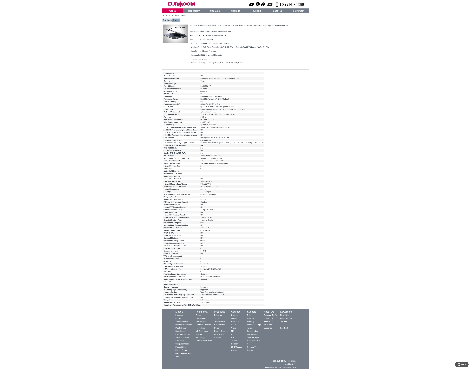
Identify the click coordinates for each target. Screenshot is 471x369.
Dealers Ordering (221, 331)
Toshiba (234, 341)
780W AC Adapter (182, 337)
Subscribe (268, 328)
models (173, 11)
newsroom (298, 11)
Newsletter (268, 325)
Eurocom (235, 344)
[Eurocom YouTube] (252, 7)
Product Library (181, 347)
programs (215, 11)
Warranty (250, 321)
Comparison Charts (204, 341)
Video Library (252, 334)
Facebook (284, 328)
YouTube (283, 321)
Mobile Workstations (183, 325)
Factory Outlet (181, 350)
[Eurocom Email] (270, 7)
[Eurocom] (181, 7)
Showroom (179, 341)
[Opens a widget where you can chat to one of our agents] (462, 365)
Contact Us (268, 318)
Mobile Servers (181, 328)
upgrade (235, 11)
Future (198, 315)
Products (179, 315)
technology (194, 11)
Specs (176, 20)
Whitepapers (201, 321)
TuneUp (250, 328)
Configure (167, 20)
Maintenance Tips (254, 325)
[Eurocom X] (257, 7)
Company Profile (270, 315)
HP (232, 337)
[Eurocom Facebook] (263, 7)
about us (277, 11)
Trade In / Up (219, 321)
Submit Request (253, 337)
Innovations (200, 328)
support (257, 11)
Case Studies (219, 325)
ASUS (233, 325)
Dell (232, 334)
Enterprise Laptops (182, 334)
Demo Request (286, 318)
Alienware (235, 321)
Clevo (233, 328)
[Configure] (175, 42)
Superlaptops (180, 331)
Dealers (217, 328)
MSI (233, 331)
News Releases (286, 315)
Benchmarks (201, 318)
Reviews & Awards (203, 325)
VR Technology (202, 331)
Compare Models (182, 344)
